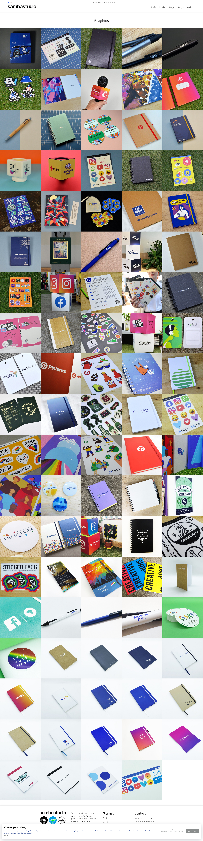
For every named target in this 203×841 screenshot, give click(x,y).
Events (162, 7)
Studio (153, 7)
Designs (181, 7)
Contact (190, 7)
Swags (171, 7)
